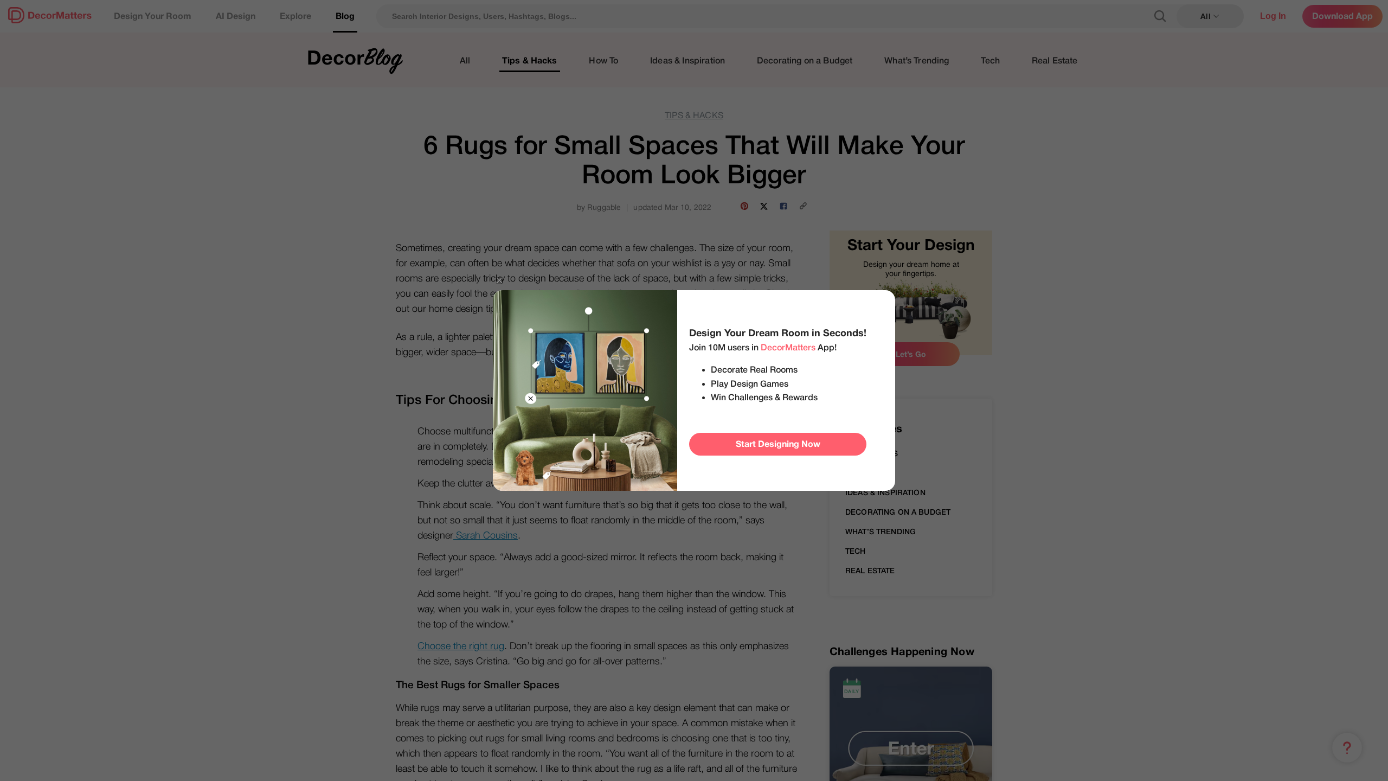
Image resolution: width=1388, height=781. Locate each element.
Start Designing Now (778, 444)
